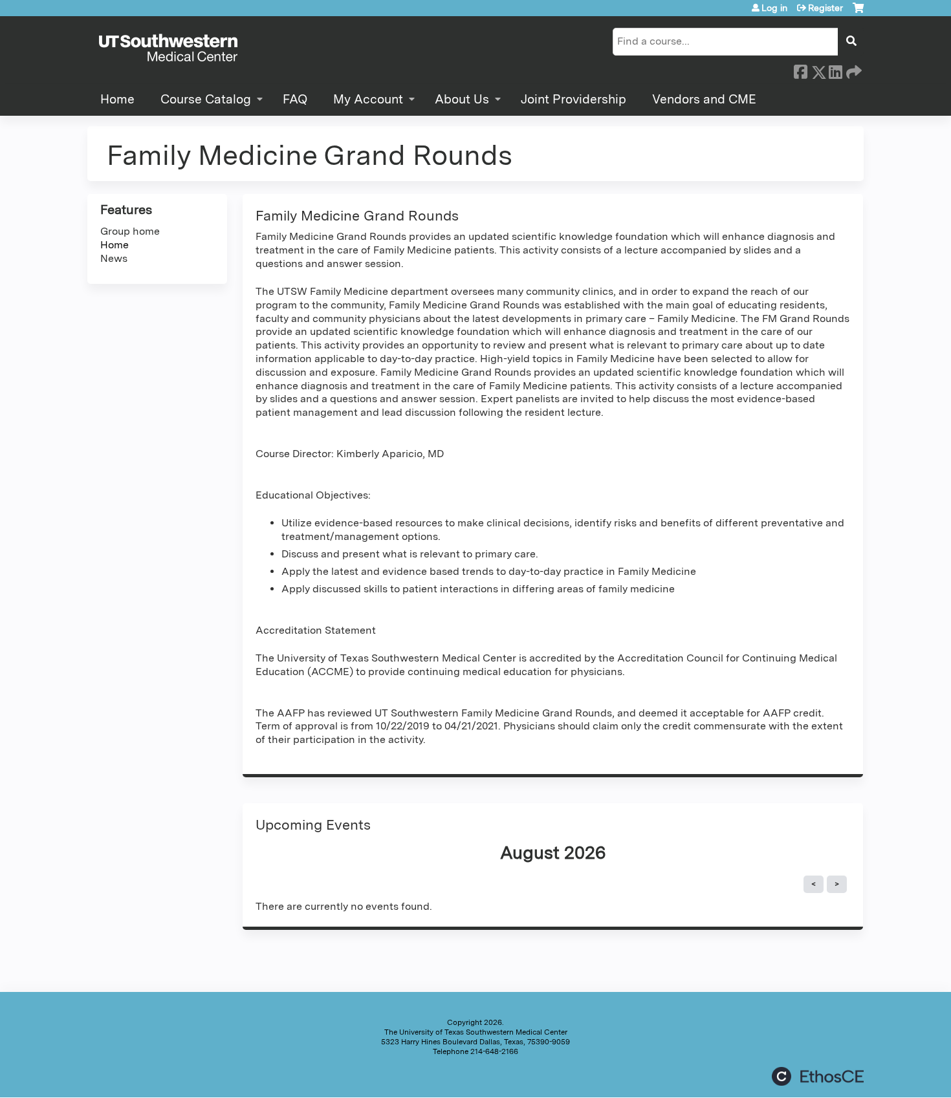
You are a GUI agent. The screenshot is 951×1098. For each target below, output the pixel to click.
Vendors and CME (704, 99)
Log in (774, 7)
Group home (130, 231)
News (113, 258)
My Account (368, 99)
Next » (837, 885)
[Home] (168, 48)
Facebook (800, 70)
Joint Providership (573, 99)
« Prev (813, 885)
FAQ (295, 99)
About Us (462, 99)
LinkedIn (835, 70)
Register (825, 7)
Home (117, 99)
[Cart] (858, 12)
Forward (852, 70)
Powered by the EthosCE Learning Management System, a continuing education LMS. (818, 1076)
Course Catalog (205, 99)
